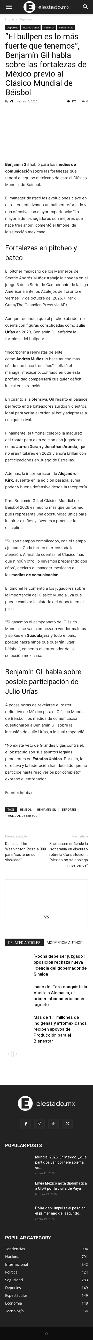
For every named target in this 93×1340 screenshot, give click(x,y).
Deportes (25, 19)
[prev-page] (8, 1054)
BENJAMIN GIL (46, 809)
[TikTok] (53, 1124)
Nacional (49, 27)
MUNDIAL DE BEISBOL (22, 816)
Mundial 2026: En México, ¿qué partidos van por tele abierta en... (61, 1162)
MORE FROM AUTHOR (65, 943)
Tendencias (66, 27)
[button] (9, 7)
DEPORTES (69, 809)
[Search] (86, 7)
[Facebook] (25, 1124)
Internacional (30, 27)
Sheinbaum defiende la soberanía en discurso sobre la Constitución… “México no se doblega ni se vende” (68, 854)
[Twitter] (67, 1124)
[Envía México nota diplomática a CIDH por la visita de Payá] (18, 1190)
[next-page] (16, 1054)
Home (9, 19)
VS (11, 101)
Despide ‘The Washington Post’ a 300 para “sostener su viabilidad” (25, 851)
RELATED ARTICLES (24, 943)
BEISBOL (26, 809)
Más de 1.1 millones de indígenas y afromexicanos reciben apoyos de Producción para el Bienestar (60, 1029)
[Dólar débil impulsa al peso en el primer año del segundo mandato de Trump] (18, 1215)
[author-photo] (46, 910)
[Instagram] (39, 1124)
